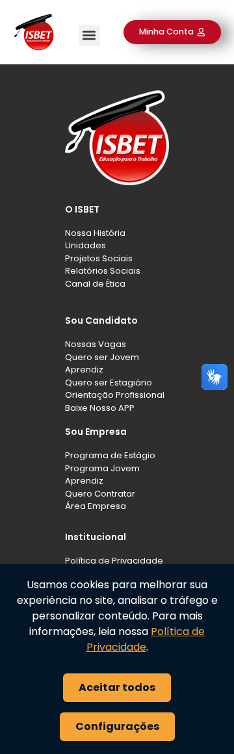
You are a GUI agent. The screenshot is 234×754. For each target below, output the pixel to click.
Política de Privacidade (145, 639)
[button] (89, 35)
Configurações (117, 726)
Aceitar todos (117, 687)
